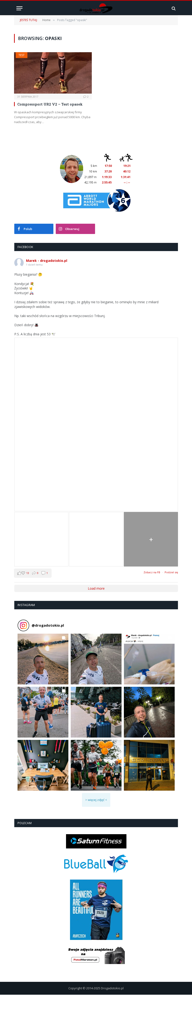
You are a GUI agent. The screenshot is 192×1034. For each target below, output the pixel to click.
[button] (43, 659)
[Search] (173, 8)
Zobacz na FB (152, 572)
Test (21, 55)
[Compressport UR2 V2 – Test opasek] (53, 73)
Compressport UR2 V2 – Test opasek (50, 104)
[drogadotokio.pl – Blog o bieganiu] (96, 8)
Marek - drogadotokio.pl (46, 260)
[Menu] (19, 8)
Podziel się (171, 572)
